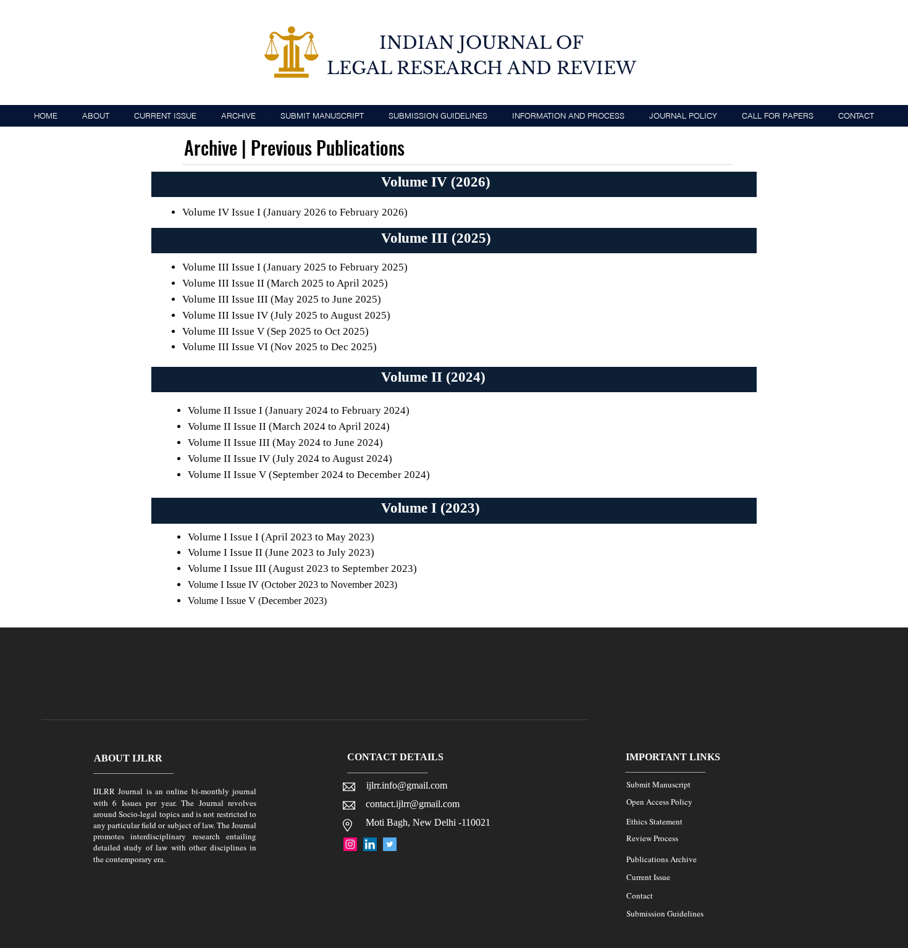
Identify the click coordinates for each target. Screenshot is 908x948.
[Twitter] (390, 844)
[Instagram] (350, 844)
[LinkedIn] (370, 844)
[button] (568, 116)
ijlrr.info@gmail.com (406, 785)
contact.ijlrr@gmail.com (413, 804)
